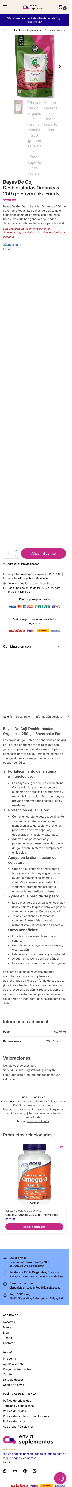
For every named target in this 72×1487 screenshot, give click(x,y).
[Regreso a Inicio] (34, 1439)
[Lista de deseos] (61, 1147)
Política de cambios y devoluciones (26, 1416)
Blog (6, 1332)
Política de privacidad (17, 1400)
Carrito (7, 1374)
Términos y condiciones (18, 1405)
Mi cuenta (9, 1358)
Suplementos (52, 30)
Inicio (6, 30)
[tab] (7, 716)
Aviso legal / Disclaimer (18, 1426)
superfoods (33, 1117)
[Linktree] (15, 1472)
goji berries (31, 1113)
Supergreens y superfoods (36, 1105)
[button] (61, 7)
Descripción (23, 716)
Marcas (8, 1327)
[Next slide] (60, 66)
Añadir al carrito (43, 553)
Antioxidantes (25, 1101)
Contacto (9, 1343)
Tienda (7, 1337)
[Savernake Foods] (34, 393)
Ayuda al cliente (13, 1364)
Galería (7, 716)
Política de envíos (14, 1411)
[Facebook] (25, 1472)
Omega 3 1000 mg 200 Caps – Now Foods (31, 1214)
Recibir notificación (35, 687)
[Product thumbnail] (14, 672)
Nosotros (9, 1322)
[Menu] (9, 7)
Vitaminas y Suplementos (27, 30)
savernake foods (50, 1113)
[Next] (64, 646)
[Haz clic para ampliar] (34, 66)
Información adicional (49, 716)
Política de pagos (14, 1421)
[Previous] (58, 646)
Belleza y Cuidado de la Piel (23, 1211)
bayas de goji (24, 1109)
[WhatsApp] (5, 1472)
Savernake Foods (38, 1121)
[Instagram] (34, 1472)
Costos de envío (13, 1384)
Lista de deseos (13, 1379)
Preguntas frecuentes (17, 1369)
